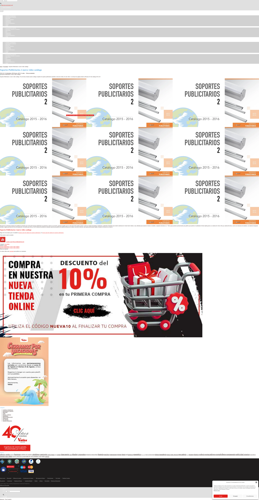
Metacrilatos (8, 30)
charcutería (65, 454)
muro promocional (149, 454)
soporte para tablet (6, 456)
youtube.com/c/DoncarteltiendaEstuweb (15, 241)
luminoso (130, 454)
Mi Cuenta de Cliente (40, 478)
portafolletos (221, 454)
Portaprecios (8, 32)
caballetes (35, 454)
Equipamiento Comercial (10, 17)
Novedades (5, 66)
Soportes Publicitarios (10, 23)
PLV (6, 31)
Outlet (6, 25)
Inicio (4, 13)
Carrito (4, 496)
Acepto (220, 496)
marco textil (143, 454)
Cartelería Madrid (28, 480)
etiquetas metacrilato (92, 454)
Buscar (1, 0)
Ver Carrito (58, 478)
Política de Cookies (217, 490)
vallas (43, 456)
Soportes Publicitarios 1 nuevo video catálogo (9, 246)
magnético (137, 454)
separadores (253, 454)
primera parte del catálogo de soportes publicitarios (29, 232)
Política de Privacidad (4, 485)
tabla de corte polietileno (32, 456)
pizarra (191, 454)
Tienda (4, 14)
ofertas (157, 454)
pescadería (182, 454)
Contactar (5, 37)
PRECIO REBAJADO (8, 417)
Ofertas (6, 24)
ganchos (106, 454)
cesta (56, 454)
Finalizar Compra (66, 478)
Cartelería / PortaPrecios (10, 15)
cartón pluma (50, 454)
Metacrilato (7, 18)
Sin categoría (5, 419)
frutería (100, 454)
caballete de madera (26, 454)
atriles (8, 454)
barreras (17, 454)
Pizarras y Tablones (9, 19)
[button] (256, 482)
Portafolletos (8, 20)
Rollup (36, 480)
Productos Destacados (55, 480)
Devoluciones (50, 478)
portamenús (230, 454)
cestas (59, 454)
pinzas (187, 454)
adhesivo (3, 454)
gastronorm (113, 454)
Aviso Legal (2, 478)
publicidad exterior (242, 454)
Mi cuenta (5, 488)
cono (70, 454)
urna (40, 456)
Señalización (8, 22)
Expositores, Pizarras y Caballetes (12, 29)
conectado (11, 251)
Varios (6, 36)
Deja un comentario (30, 73)
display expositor (79, 454)
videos (5, 245)
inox (123, 454)
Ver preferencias (250, 496)
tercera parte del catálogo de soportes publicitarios (53, 232)
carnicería (43, 454)
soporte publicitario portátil (19, 456)
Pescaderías (2, 480)
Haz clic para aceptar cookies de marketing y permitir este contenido (80, 115)
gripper (119, 454)
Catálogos (5, 26)
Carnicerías (9, 480)
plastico (196, 454)
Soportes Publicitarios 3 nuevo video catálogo (9, 247)
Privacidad (9, 478)
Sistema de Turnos (18, 480)
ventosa (47, 456)
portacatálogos (210, 454)
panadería (162, 454)
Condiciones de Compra (28, 478)
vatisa (23, 73)
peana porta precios (172, 454)
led (126, 454)
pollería (202, 454)
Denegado (235, 496)
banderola (12, 454)
